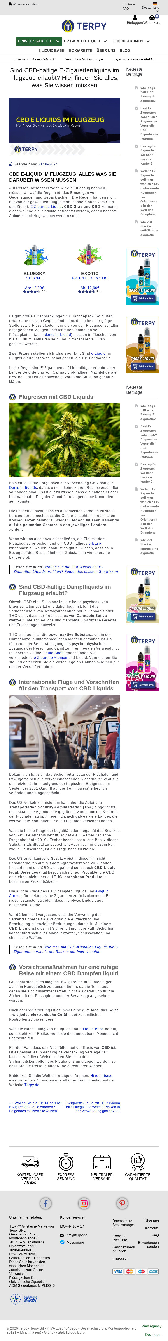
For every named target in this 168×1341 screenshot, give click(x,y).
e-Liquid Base (92, 1029)
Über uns (106, 50)
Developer (153, 1334)
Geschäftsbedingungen (123, 1249)
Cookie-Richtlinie (119, 1238)
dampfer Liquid (58, 335)
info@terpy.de (76, 1235)
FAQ (126, 8)
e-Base (95, 543)
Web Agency (151, 1326)
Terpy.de (31, 1085)
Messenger (75, 1242)
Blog (125, 50)
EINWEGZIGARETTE (35, 41)
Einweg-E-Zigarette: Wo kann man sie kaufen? (148, 154)
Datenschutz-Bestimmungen (123, 1225)
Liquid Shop (53, 653)
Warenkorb (152, 19)
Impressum (121, 1258)
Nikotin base (101, 1076)
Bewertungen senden (148, 1244)
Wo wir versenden (25, 4)
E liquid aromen (127, 41)
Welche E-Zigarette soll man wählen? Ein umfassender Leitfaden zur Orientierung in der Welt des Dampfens (149, 192)
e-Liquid (98, 353)
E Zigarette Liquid (46, 206)
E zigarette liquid (82, 41)
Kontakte (129, 4)
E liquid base (51, 50)
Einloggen (135, 23)
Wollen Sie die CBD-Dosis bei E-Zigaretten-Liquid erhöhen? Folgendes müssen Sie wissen (35, 1107)
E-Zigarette (80, 50)
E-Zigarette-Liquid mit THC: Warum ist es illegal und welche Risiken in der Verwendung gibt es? (92, 1107)
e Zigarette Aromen (50, 657)
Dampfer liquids (23, 487)
